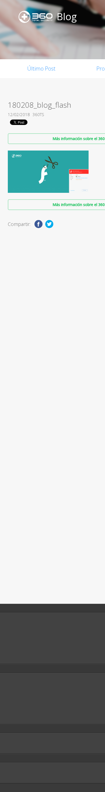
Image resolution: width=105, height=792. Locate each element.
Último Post (41, 68)
